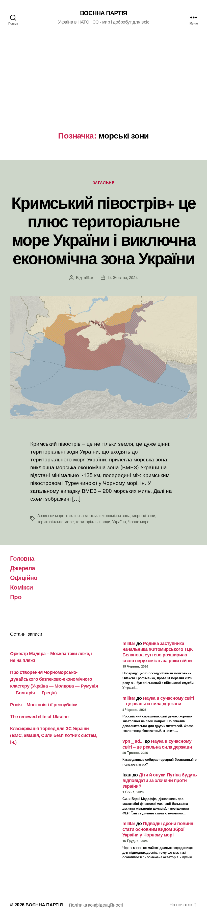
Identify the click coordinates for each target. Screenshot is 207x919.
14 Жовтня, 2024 (123, 277)
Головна (22, 558)
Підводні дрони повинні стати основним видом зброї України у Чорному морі (158, 829)
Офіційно (24, 577)
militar (88, 277)
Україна (119, 521)
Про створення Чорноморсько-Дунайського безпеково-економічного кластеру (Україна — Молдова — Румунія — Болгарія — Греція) (54, 682)
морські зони (143, 515)
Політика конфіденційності (96, 904)
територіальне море (55, 521)
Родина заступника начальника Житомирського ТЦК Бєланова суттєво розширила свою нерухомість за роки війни (157, 652)
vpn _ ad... (132, 741)
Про (15, 596)
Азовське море (50, 515)
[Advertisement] (103, 92)
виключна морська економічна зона (98, 515)
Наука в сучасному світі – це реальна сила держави (158, 701)
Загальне (103, 182)
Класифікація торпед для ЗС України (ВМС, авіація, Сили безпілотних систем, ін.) (53, 735)
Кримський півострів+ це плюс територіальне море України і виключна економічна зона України (103, 229)
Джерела (22, 567)
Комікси (21, 587)
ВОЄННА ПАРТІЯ (103, 13)
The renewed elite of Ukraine (39, 716)
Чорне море (138, 521)
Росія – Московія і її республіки (43, 704)
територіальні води (93, 521)
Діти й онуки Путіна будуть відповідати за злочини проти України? (159, 780)
